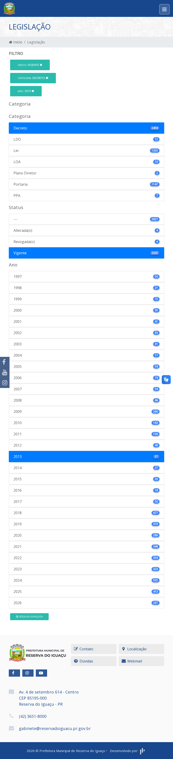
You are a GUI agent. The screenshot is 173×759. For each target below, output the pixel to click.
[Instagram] (4, 383)
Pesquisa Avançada (30, 616)
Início (17, 42)
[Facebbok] (14, 673)
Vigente (29, 65)
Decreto (32, 78)
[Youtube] (4, 372)
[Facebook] (4, 362)
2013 (25, 91)
